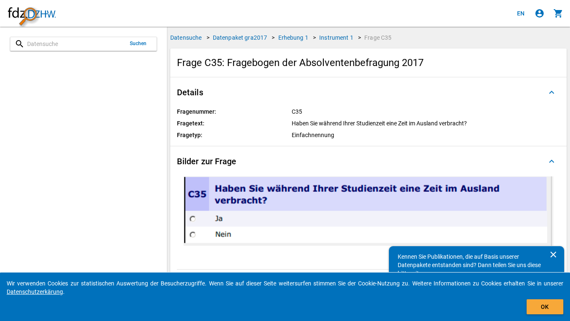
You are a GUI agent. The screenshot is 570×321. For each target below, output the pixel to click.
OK (545, 306)
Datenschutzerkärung (35, 291)
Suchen (138, 43)
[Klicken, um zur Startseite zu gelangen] (31, 13)
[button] (368, 92)
